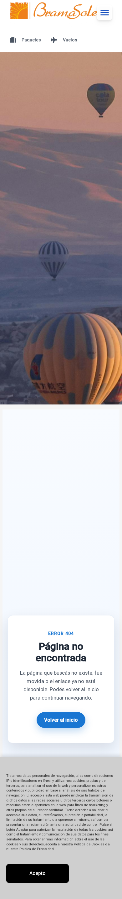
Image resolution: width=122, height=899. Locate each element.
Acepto (37, 873)
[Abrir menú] (104, 12)
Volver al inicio (61, 720)
